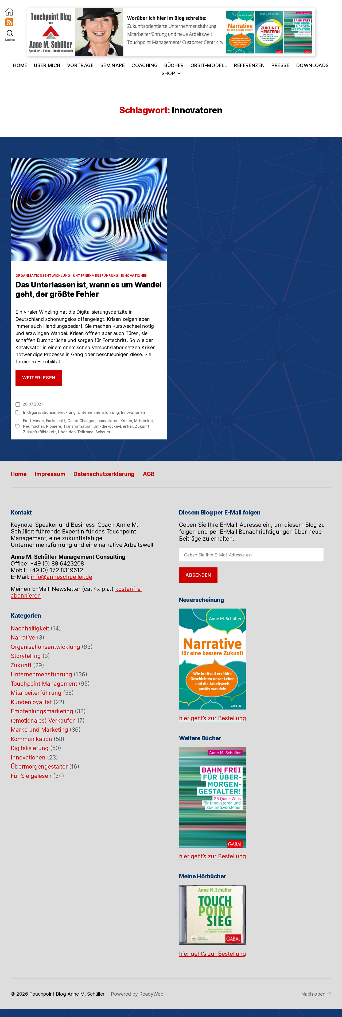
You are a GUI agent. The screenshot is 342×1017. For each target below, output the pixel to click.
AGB (149, 474)
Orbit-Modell (209, 65)
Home (20, 65)
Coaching (144, 65)
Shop (168, 73)
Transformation (77, 426)
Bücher (174, 65)
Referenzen (249, 65)
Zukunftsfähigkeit (39, 432)
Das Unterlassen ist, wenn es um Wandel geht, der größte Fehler (88, 289)
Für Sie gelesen (31, 776)
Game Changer (80, 420)
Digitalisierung (30, 748)
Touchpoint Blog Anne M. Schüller (66, 994)
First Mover (33, 420)
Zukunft (142, 426)
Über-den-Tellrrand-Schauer (84, 432)
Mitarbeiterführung (36, 692)
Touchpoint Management (44, 683)
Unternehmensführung (95, 276)
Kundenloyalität (31, 702)
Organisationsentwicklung (42, 276)
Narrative (23, 637)
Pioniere (53, 426)
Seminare (112, 65)
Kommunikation (31, 739)
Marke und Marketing (39, 729)
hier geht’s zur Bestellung (212, 718)
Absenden (198, 575)
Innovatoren (107, 420)
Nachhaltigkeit (30, 628)
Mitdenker (143, 420)
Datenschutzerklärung (104, 474)
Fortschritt (55, 420)
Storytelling (26, 656)
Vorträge (80, 65)
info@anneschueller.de (61, 577)
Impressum (50, 474)
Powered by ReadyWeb (137, 994)
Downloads (312, 65)
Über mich (47, 65)
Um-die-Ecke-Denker (113, 426)
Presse (280, 65)
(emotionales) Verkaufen (43, 720)
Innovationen (134, 276)
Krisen (126, 420)
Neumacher (33, 426)
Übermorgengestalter (39, 766)
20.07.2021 (33, 404)
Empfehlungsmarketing (42, 711)
